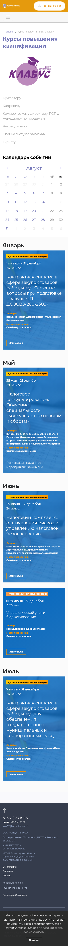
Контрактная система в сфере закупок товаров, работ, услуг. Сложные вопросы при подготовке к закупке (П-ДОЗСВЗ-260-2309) (34, 290)
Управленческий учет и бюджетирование (25, 615)
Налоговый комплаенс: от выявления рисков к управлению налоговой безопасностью (32, 525)
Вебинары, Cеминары (15, 895)
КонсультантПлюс (12, 882)
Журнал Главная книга (15, 887)
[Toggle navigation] (8, 17)
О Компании (10, 866)
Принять (34, 940)
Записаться (16, 343)
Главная (9, 31)
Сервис (7, 875)
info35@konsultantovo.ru (16, 826)
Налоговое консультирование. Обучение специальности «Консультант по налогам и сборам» (33, 407)
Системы (8, 871)
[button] (7, 168)
